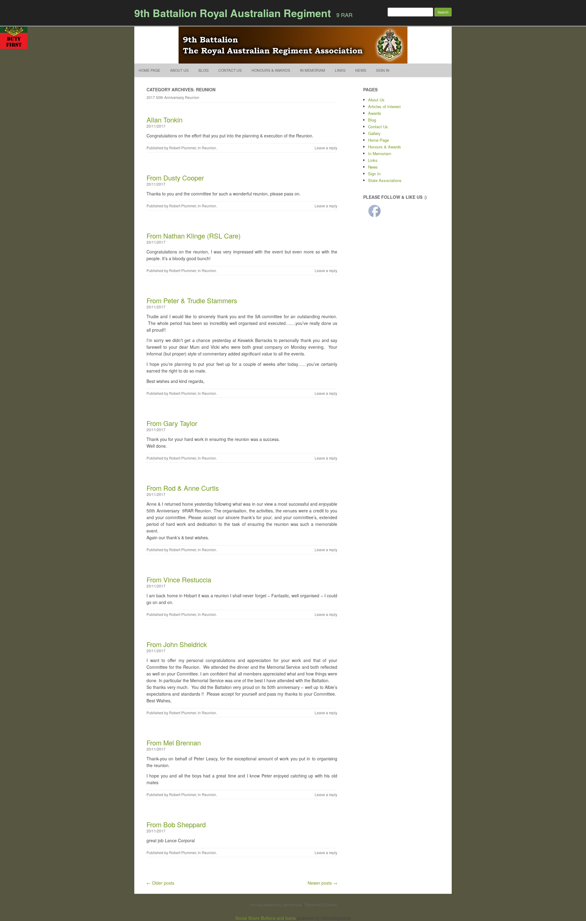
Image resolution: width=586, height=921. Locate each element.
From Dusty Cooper (175, 177)
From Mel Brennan (173, 742)
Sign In (382, 70)
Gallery (374, 133)
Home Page (149, 70)
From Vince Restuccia (178, 579)
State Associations (385, 180)
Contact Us (230, 70)
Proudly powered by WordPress (275, 904)
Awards (374, 113)
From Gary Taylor (171, 423)
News (360, 70)
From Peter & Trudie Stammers (191, 300)
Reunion (209, 147)
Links (340, 70)
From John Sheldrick (176, 644)
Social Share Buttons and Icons (265, 918)
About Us (179, 70)
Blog (203, 70)
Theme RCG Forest (321, 904)
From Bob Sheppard (176, 824)
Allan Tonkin (164, 119)
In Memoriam (312, 70)
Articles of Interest (384, 106)
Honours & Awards (270, 70)
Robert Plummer (182, 147)
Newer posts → (322, 883)
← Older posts (160, 883)
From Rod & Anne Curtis (182, 488)
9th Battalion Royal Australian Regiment (232, 12)
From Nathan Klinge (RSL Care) (193, 235)
